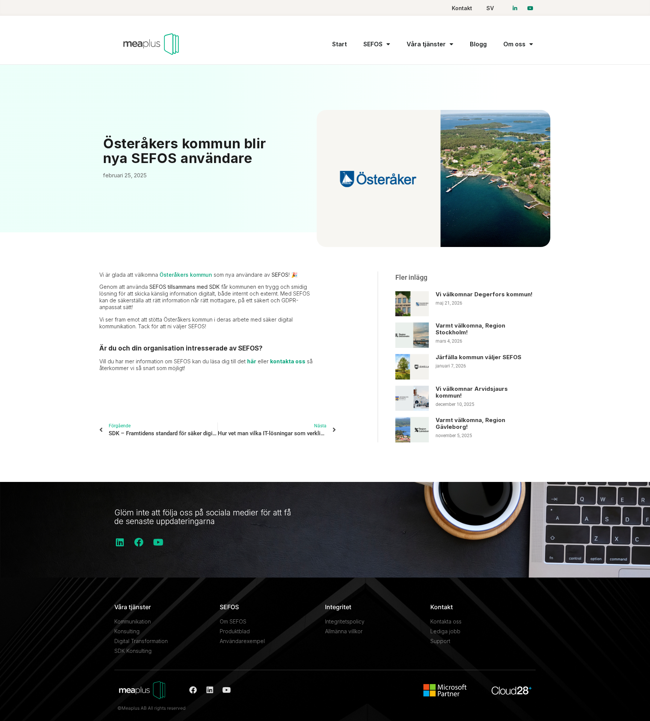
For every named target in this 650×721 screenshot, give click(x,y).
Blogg (478, 44)
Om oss (514, 44)
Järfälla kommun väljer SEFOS (478, 357)
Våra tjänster (426, 44)
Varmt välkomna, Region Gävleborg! (470, 423)
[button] (107, 399)
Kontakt (462, 8)
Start (339, 44)
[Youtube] (158, 542)
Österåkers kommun (185, 274)
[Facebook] (139, 542)
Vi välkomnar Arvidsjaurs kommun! (472, 392)
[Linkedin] (120, 542)
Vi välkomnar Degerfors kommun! (484, 294)
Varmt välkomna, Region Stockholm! (470, 329)
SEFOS (373, 44)
